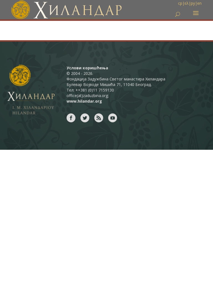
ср (180, 3)
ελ (186, 3)
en (199, 3)
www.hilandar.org (84, 101)
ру (193, 3)
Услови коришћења (87, 67)
